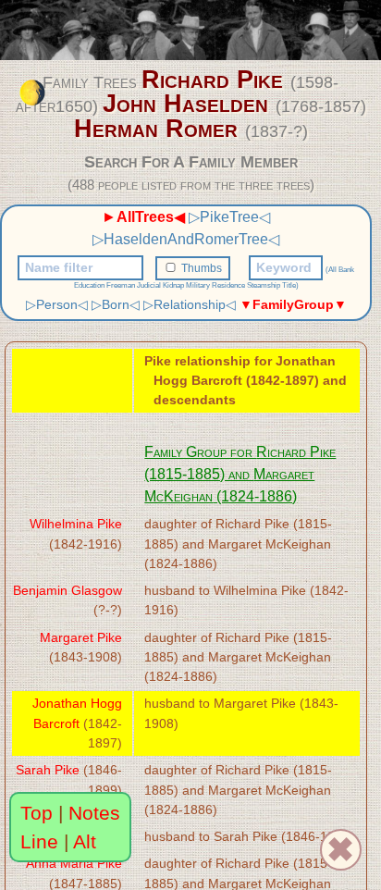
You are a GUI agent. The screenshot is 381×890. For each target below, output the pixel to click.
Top (36, 812)
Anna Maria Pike (74, 863)
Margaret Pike (81, 637)
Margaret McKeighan (269, 544)
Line (39, 841)
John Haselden (185, 103)
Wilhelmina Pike (76, 523)
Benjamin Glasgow (67, 590)
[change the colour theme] (32, 92)
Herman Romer (156, 128)
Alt (84, 841)
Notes (94, 812)
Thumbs (201, 268)
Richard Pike (212, 79)
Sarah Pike (48, 769)
